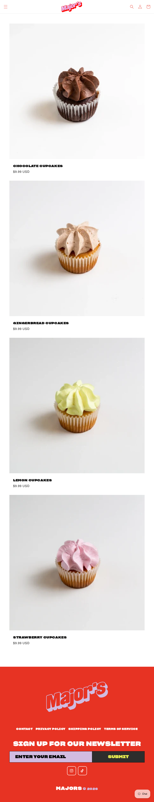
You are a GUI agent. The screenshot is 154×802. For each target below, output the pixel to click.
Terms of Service (121, 729)
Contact (24, 729)
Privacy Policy (51, 729)
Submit (118, 757)
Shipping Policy (84, 729)
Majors (69, 788)
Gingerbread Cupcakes (41, 323)
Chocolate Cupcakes (38, 166)
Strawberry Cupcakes (40, 637)
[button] (6, 7)
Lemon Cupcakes (32, 480)
